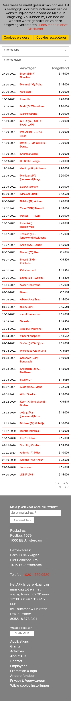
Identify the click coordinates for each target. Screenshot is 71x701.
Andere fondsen (22, 676)
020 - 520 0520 (37, 575)
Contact (16, 661)
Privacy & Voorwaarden (27, 680)
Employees (18, 666)
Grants (15, 646)
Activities (17, 651)
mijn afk (22, 633)
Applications (19, 641)
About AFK (18, 656)
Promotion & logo (23, 671)
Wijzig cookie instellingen (29, 685)
